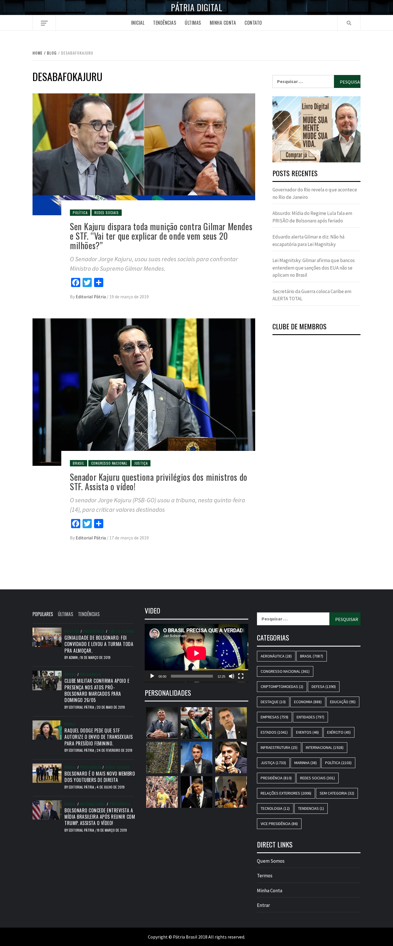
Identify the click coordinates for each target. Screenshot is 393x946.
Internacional (92, 804)
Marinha (305, 762)
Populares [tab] (43, 614)
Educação (343, 701)
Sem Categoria (121, 631)
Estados (274, 732)
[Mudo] (231, 676)
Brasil (78, 463)
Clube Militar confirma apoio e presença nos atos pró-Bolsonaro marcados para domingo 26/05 (96, 690)
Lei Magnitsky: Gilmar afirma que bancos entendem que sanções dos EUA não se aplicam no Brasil (313, 267)
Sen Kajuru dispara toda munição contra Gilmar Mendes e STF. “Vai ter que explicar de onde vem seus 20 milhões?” (161, 236)
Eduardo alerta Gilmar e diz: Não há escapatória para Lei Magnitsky (308, 240)
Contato (253, 22)
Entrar (263, 905)
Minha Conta (223, 22)
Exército (339, 732)
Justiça (141, 463)
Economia (308, 701)
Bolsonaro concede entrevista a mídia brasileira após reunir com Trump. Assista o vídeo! (99, 817)
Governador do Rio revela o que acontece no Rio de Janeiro (314, 193)
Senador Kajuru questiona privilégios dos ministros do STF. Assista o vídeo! (158, 481)
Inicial (138, 22)
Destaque (273, 701)
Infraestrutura (279, 747)
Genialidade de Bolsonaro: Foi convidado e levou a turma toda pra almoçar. (98, 644)
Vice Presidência (279, 823)
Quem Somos (271, 861)
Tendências (164, 22)
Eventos (307, 732)
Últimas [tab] (65, 614)
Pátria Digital (196, 7)
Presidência (93, 631)
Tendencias (311, 808)
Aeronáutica (276, 656)
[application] (196, 653)
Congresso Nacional (109, 463)
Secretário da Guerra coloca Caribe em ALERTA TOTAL (311, 295)
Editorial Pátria (91, 296)
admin (74, 657)
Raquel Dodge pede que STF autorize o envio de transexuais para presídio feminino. (98, 737)
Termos (264, 875)
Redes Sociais (106, 212)
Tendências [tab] (89, 614)
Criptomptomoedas (282, 686)
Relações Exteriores (286, 793)
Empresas (274, 717)
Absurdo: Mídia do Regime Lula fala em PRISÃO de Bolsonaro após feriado (312, 217)
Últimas (193, 22)
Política (80, 212)
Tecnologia (275, 808)
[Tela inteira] (241, 676)
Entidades (310, 717)
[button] (316, 129)
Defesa (70, 674)
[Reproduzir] (152, 676)
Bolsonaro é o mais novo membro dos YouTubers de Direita (99, 776)
